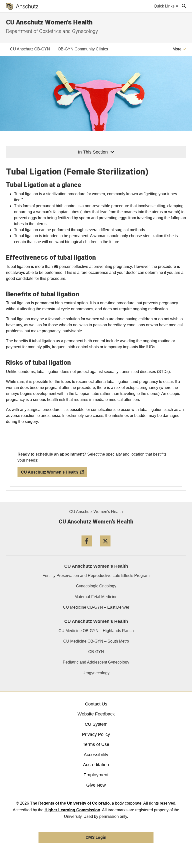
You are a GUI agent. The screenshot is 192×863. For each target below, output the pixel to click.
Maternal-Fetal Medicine (96, 597)
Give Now (96, 785)
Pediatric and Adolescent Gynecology (96, 662)
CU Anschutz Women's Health (49, 22)
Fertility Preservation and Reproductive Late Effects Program (96, 575)
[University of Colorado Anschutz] (22, 6)
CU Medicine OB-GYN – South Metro (96, 641)
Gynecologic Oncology (96, 586)
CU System (96, 724)
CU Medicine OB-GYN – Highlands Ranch (96, 631)
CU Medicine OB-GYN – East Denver (96, 607)
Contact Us (96, 703)
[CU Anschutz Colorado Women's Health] (100, 470)
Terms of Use (96, 744)
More (177, 49)
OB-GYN (96, 652)
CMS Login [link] (96, 837)
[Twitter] (105, 548)
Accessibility (96, 754)
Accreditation (96, 764)
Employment (96, 774)
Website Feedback (96, 713)
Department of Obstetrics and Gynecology (52, 31)
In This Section (93, 152)
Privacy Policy (96, 734)
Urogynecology (96, 673)
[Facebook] (87, 548)
